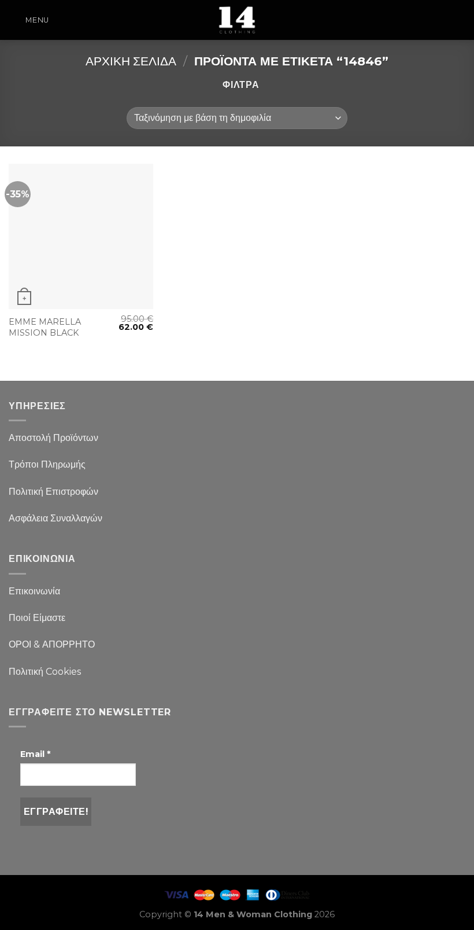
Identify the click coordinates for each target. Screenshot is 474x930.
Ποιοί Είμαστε (37, 617)
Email (35, 754)
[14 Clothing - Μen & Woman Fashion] (237, 20)
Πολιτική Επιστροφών (53, 491)
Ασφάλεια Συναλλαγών (55, 518)
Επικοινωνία (34, 591)
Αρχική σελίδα (131, 61)
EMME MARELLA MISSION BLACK (45, 327)
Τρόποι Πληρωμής (47, 464)
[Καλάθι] (459, 20)
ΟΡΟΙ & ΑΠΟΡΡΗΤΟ (52, 644)
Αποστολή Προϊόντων (53, 437)
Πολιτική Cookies (45, 671)
